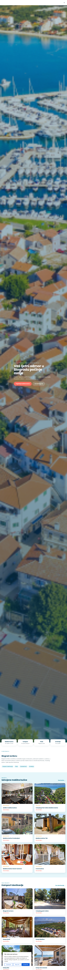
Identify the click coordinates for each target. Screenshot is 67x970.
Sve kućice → (61, 780)
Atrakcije (31, 766)
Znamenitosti (23, 766)
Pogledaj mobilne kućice (23, 383)
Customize (8, 964)
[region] (17, 959)
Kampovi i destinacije (8, 766)
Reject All (17, 964)
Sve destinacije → (60, 885)
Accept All (25, 964)
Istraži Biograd (39, 384)
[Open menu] (64, 3)
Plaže (16, 766)
